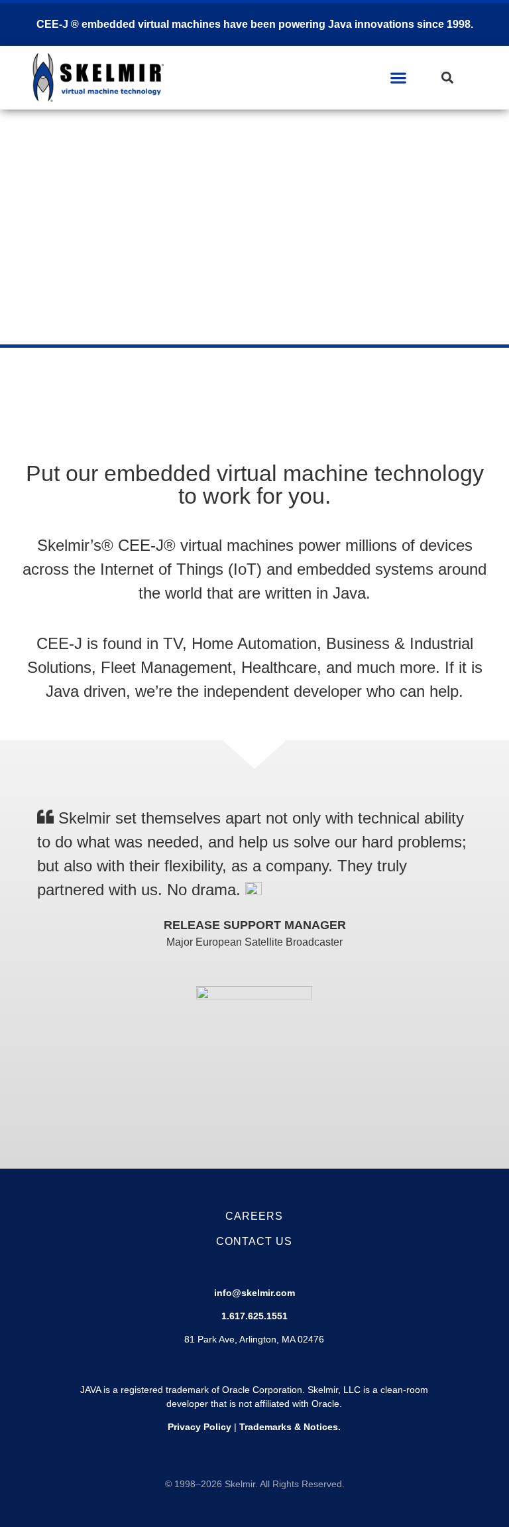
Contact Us (254, 1241)
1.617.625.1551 (254, 1316)
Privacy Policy (199, 1426)
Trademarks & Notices (288, 1426)
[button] (399, 77)
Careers (254, 1216)
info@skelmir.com (254, 1292)
